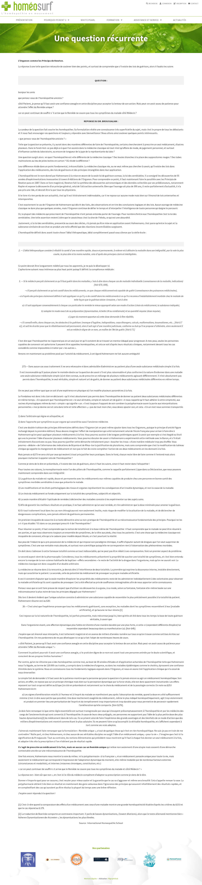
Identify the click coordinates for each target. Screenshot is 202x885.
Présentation (24, 19)
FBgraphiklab (113, 878)
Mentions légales (90, 878)
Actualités (179, 19)
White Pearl (88, 19)
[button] (151, 3)
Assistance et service (146, 19)
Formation (113, 19)
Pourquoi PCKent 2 (55, 19)
